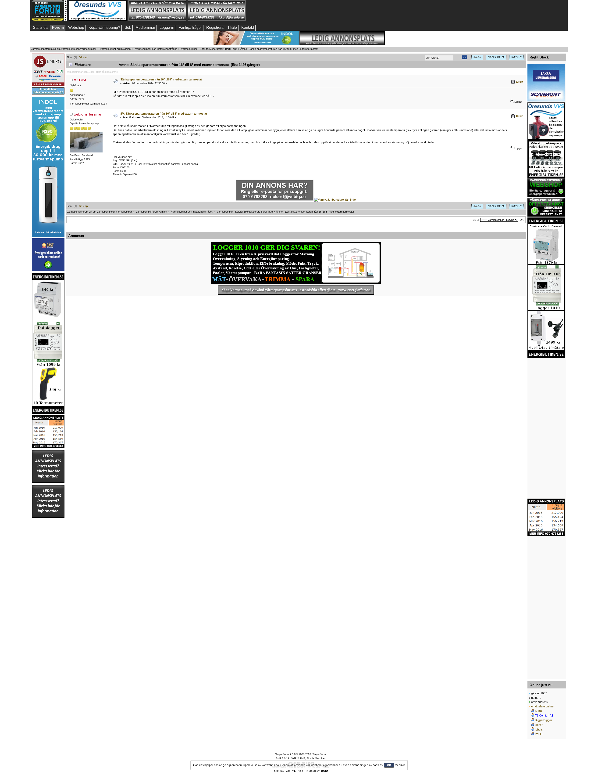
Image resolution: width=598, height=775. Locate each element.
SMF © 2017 (298, 758)
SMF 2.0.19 (282, 758)
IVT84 (538, 711)
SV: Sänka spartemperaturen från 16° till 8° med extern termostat (163, 113)
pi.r (234, 48)
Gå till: (476, 220)
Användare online (542, 706)
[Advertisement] (276, 10)
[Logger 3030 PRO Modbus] (296, 263)
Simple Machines (316, 758)
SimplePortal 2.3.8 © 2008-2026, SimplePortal (300, 754)
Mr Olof (80, 80)
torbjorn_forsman (88, 114)
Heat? (539, 725)
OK (389, 765)
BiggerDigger (543, 720)
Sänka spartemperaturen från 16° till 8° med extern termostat (161, 79)
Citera (519, 81)
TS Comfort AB (544, 715)
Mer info (400, 765)
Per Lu (539, 734)
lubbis (539, 729)
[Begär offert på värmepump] (296, 290)
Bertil (228, 48)
